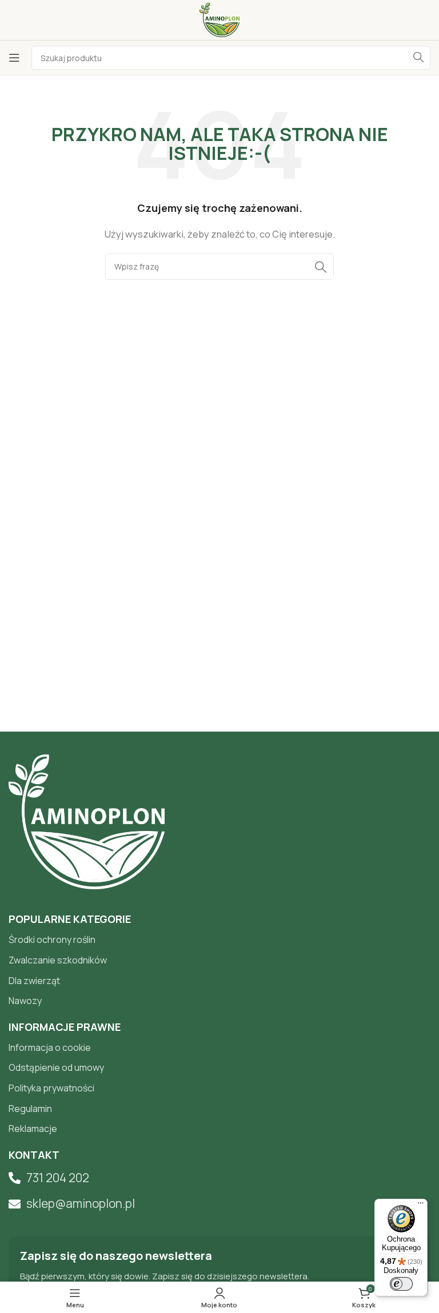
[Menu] (421, 1205)
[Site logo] (219, 19)
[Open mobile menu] (14, 57)
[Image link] (87, 821)
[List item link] (219, 940)
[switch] (401, 1284)
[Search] (418, 58)
